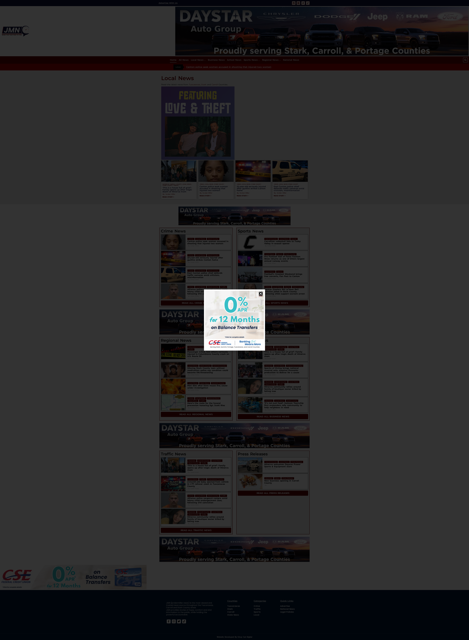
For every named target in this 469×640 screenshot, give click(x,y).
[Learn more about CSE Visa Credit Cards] (234, 320)
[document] (234, 320)
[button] (261, 294)
